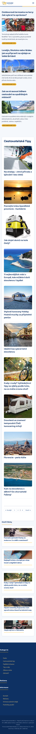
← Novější (8, 510)
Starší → (28, 510)
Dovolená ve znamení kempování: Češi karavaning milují (14, 423)
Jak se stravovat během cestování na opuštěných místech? (14, 94)
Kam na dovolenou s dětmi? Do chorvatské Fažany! (15, 492)
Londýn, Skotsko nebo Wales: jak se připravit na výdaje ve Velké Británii (17, 53)
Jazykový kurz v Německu (14, 630)
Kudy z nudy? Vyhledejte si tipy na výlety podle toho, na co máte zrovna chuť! (17, 386)
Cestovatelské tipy (9, 43)
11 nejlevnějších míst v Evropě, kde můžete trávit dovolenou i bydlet (17, 277)
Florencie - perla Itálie (15, 457)
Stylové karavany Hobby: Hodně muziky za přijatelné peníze (18, 314)
